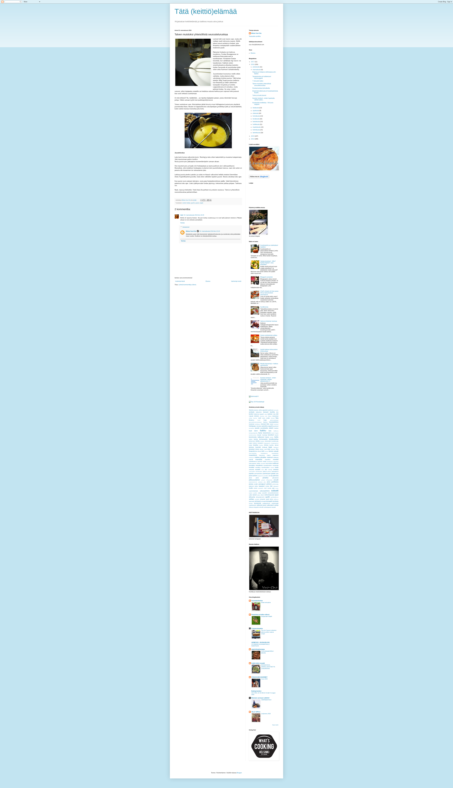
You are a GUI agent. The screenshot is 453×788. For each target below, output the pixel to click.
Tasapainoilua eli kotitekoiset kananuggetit (261, 77)
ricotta (267, 486)
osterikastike (258, 471)
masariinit (275, 461)
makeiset (270, 457)
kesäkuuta (256, 119)
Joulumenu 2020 (266, 713)
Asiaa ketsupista (266, 602)
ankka (260, 410)
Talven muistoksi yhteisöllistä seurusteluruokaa (261, 84)
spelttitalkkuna (274, 497)
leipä (270, 447)
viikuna (251, 507)
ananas (256, 410)
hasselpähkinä (273, 422)
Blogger (239, 773)
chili (277, 414)
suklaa (251, 499)
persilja (271, 475)
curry (263, 418)
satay (259, 493)
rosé (265, 488)
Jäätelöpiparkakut (266, 699)
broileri (251, 414)
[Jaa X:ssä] (206, 200)
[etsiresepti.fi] (253, 396)
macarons (262, 455)
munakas (252, 465)
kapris (276, 433)
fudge (265, 420)
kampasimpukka (253, 433)
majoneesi (275, 455)
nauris (272, 467)
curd (259, 418)
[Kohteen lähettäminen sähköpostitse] (201, 200)
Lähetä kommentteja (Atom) (187, 285)
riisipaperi (275, 486)
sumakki (257, 499)
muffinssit (275, 463)
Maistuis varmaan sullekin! (260, 698)
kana (260, 433)
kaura (267, 437)
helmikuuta (256, 130)
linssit (259, 451)
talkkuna (276, 499)
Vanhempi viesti (236, 281)
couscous (275, 416)
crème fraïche (253, 418)
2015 (253, 136)
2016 (253, 64)
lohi (263, 451)
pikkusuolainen (254, 480)
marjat (264, 461)
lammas (251, 447)
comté (184, 203)
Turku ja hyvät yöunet (259, 95)
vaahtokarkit (252, 505)
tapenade (251, 501)
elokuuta (256, 113)
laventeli (258, 447)
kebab (271, 437)
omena (275, 469)
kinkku (258, 441)
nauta (276, 467)
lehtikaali (264, 447)
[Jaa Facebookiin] (208, 200)
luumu (266, 451)
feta (277, 418)
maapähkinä (253, 455)
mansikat (258, 459)
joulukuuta (256, 67)
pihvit (250, 478)
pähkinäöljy (275, 484)
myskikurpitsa (265, 467)
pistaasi (260, 482)
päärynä (251, 486)
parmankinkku (258, 473)
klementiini (268, 441)
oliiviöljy (270, 469)
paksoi (265, 471)
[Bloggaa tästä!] (204, 200)
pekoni (255, 476)
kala (270, 431)
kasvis (276, 435)
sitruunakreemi (260, 497)
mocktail (263, 463)
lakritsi (276, 445)
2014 (253, 139)
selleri (250, 495)
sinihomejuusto (269, 495)
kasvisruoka (253, 437)
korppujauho (267, 443)
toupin (201, 203)
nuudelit (257, 469)
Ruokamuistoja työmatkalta (261, 88)
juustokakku (264, 428)
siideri (258, 495)
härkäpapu (252, 426)
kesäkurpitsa (273, 439)
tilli (255, 501)
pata (277, 473)
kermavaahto (263, 439)
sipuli (276, 495)
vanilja (276, 505)
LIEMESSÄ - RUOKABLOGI (260, 642)
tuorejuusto (257, 503)
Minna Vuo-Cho (191, 231)
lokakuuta (256, 108)
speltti (267, 497)
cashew (269, 414)
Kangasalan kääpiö (266, 616)
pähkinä (269, 484)
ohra (262, 469)
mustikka (257, 467)
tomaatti (269, 501)
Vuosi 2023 (264, 679)
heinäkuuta (256, 116)
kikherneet (252, 441)
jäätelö (271, 428)
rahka (256, 486)
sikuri (262, 495)
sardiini (255, 493)
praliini (256, 484)
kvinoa (266, 445)
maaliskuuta (257, 127)
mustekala (275, 465)
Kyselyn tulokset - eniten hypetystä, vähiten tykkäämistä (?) (268, 379)
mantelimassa (253, 461)
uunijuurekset (266, 503)
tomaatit (263, 501)
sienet (255, 495)
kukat (250, 445)
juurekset (275, 426)
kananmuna (267, 433)
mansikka (267, 459)
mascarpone (252, 463)
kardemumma (252, 435)
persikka (266, 475)
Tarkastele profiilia (255, 36)
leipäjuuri (276, 447)
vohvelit (261, 507)
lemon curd (263, 449)
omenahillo (252, 471)
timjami (258, 501)
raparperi (262, 486)
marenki (259, 461)
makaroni (251, 457)
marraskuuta (257, 69)
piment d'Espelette (267, 480)
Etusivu (208, 281)
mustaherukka (267, 465)
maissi (269, 455)
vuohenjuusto (267, 507)
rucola (269, 488)
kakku (263, 430)
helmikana (257, 424)
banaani (265, 412)
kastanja (264, 435)
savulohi (264, 493)
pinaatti (276, 480)
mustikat (251, 467)
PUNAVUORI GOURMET (259, 677)
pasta (273, 473)
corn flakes (268, 416)
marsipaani (270, 461)
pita (265, 482)
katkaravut (261, 437)
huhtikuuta (256, 124)
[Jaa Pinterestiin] (210, 200)
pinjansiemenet (253, 482)
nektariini (251, 469)
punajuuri (262, 484)
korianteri (260, 443)
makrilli (251, 459)
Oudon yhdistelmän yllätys (268, 335)
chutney (262, 416)
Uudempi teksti (180, 281)
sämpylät (262, 499)
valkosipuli (270, 505)
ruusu (276, 488)
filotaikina (251, 420)
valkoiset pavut (261, 505)
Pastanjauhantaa (257, 601)
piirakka (265, 478)
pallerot (269, 471)
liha (277, 449)
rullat (273, 488)
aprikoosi (270, 410)
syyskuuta (256, 110)
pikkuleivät (275, 478)
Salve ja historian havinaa (268, 321)
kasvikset (271, 435)
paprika (251, 473)
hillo (267, 424)
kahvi (256, 431)
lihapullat (252, 451)
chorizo (256, 416)
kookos (255, 443)
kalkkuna (276, 431)
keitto (276, 437)
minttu (258, 463)
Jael (181, 215)
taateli (267, 499)
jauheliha (265, 426)
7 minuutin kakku (257, 81)
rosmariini (260, 488)
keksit (250, 439)
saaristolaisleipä (253, 491)
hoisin (271, 424)
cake (265, 414)
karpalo (259, 435)
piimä (257, 478)
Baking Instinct (256, 691)
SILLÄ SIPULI (255, 712)
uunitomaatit (275, 503)
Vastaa (182, 223)
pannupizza (275, 471)
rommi (255, 488)
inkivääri (258, 426)
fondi (259, 420)
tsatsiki (251, 503)
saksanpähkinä (265, 491)
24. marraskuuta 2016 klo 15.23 (210, 231)
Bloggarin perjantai (266, 277)
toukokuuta (256, 121)
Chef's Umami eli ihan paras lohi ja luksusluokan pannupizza (269, 292)
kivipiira (262, 441)
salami (250, 493)
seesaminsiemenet (273, 493)
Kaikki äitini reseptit (258, 663)
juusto (197, 203)
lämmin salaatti (273, 451)
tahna (271, 499)
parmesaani (267, 473)
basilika (272, 412)
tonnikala (275, 501)
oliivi (266, 469)
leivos (257, 449)
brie (277, 412)
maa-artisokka (252, 453)
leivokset (252, 449)
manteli (275, 459)
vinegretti (255, 507)
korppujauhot (274, 443)
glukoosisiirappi (274, 420)
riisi (271, 486)
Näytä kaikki (275, 725)
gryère (193, 203)
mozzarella (269, 463)
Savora (251, 410)
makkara (275, 457)
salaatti (274, 490)
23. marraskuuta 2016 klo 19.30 (194, 215)
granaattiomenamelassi (255, 422)
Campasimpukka (257, 628)
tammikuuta (256, 132)
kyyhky (271, 445)
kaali (250, 431)
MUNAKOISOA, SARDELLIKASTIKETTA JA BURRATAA (268, 666)
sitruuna (252, 497)
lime (256, 451)
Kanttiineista (264, 307)
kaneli (273, 433)
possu (251, 484)
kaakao (276, 428)
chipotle (251, 416)
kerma (256, 439)
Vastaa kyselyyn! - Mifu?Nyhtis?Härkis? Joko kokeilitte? (268, 262)
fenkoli (273, 418)
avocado (276, 410)
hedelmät (251, 424)
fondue (188, 203)
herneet (263, 424)
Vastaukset (185, 227)
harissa (265, 422)
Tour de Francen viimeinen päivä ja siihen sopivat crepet (268, 632)
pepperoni (260, 475)
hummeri (276, 424)
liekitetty (273, 449)
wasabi (274, 507)
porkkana (274, 482)
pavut (250, 476)
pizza (268, 482)
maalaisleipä (275, 453)
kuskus (261, 445)
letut (268, 449)
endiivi (268, 418)
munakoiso (259, 465)
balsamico (259, 412)
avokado (251, 412)
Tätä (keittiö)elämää (206, 11)
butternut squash (259, 414)
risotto (251, 488)
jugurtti (270, 426)
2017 (253, 62)
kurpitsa (255, 445)
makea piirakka (260, 457)
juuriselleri (251, 428)
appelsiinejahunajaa (258, 649)
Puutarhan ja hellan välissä (260, 614)
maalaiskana (264, 453)
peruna (275, 476)
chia (274, 414)
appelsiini (265, 410)
